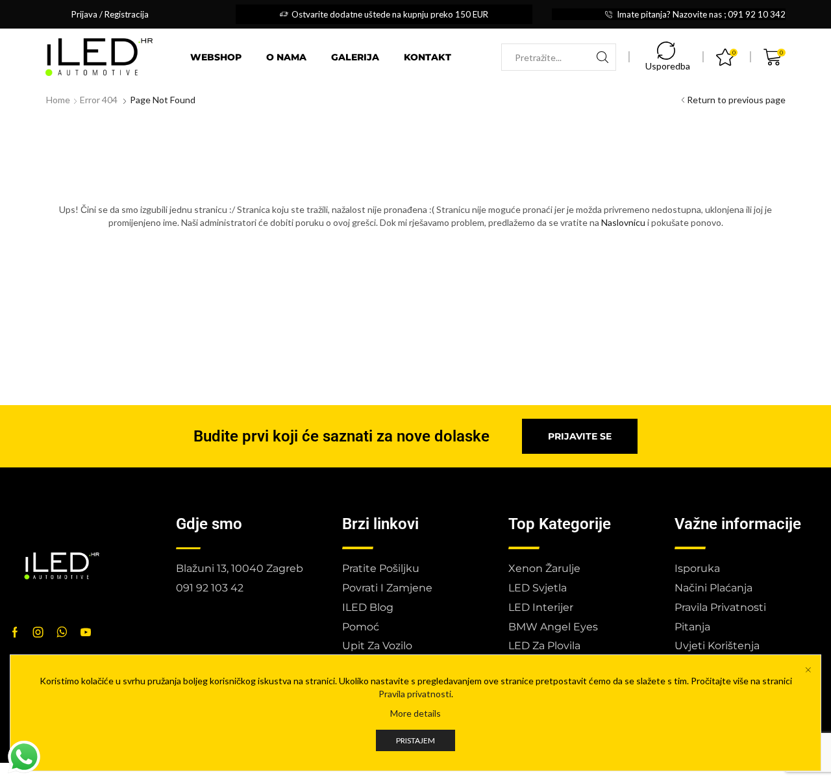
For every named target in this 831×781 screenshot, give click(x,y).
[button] (580, 436)
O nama (286, 57)
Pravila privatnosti (414, 693)
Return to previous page (736, 99)
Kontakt (427, 57)
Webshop (216, 57)
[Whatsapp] (62, 632)
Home (58, 99)
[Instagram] (38, 632)
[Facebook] (15, 632)
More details (415, 713)
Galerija (355, 57)
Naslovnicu (623, 222)
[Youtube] (86, 632)
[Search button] (602, 57)
